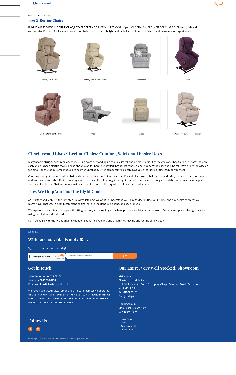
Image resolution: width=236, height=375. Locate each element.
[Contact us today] (221, 4)
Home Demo (127, 319)
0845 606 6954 (48, 280)
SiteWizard (85, 339)
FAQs (123, 322)
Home (30, 15)
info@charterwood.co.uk (54, 284)
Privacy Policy (127, 329)
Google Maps (126, 296)
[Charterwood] (42, 4)
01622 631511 (55, 276)
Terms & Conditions (130, 326)
